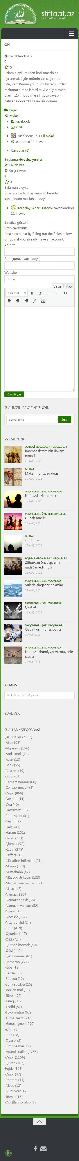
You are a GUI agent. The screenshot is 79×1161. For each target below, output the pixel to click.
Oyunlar (12, 933)
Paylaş (13, 115)
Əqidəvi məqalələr (37, 446)
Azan (9, 759)
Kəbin (10, 849)
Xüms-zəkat (14, 1018)
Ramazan (13, 961)
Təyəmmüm (15, 1012)
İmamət (11, 1079)
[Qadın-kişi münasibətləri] (13, 633)
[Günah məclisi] (13, 521)
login (12, 239)
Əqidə (9, 1068)
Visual (57, 286)
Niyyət (11, 911)
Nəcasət (12, 916)
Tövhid (11, 1096)
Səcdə (10, 973)
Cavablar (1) (20, 150)
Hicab (10, 838)
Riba (9, 967)
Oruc (9, 928)
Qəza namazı (15, 956)
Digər (12, 110)
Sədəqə (11, 978)
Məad (10, 1085)
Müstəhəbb (14, 871)
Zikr (9, 1029)
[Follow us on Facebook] (35, 1149)
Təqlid (10, 1006)
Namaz (11, 894)
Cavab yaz (16, 164)
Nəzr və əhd (15, 922)
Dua (9, 804)
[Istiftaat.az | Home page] (39, 14)
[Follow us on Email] (43, 1149)
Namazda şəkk (17, 899)
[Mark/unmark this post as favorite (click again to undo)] (6, 67)
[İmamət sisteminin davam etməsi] (13, 454)
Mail (18, 127)
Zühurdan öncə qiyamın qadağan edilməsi (43, 564)
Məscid (11, 888)
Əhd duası (33, 540)
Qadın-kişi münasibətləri (43, 629)
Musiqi (11, 866)
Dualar (29, 469)
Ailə (8, 742)
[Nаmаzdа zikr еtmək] (13, 499)
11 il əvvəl (46, 135)
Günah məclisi (36, 517)
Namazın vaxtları (18, 905)
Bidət (9, 776)
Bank (9, 764)
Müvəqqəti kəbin (18, 877)
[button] (16, 293)
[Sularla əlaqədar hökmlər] (13, 588)
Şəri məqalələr (52, 491)
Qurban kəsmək (18, 944)
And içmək (14, 753)
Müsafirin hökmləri (20, 860)
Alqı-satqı (13, 748)
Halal (9, 826)
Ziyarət (11, 1040)
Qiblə (10, 939)
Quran (10, 1062)
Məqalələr (59, 446)
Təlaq (10, 1001)
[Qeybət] (13, 611)
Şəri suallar (12, 736)
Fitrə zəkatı (14, 815)
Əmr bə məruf (16, 1046)
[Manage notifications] (7, 1153)
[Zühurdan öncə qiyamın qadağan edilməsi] (13, 566)
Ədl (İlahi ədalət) (18, 1102)
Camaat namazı (17, 781)
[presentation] (16, 292)
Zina (9, 1034)
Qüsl (9, 950)
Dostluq (12, 798)
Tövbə (10, 995)
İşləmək (11, 843)
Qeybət (30, 607)
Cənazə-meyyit (17, 787)
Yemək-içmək (15, 1023)
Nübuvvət (13, 1090)
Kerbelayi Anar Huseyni (35, 207)
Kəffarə (11, 854)
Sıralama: (23, 159)
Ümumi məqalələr (54, 513)
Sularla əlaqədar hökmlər (44, 584)
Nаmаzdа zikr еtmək (40, 495)
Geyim (11, 821)
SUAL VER (12, 713)
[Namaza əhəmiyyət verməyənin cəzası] (13, 655)
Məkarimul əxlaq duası (42, 473)
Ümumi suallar (15, 1051)
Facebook (22, 121)
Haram (11, 832)
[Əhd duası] (13, 544)
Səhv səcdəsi (15, 984)
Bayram (11, 770)
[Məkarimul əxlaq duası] (13, 477)
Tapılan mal (14, 989)
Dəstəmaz (13, 809)
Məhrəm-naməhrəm (21, 883)
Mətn (69, 286)
